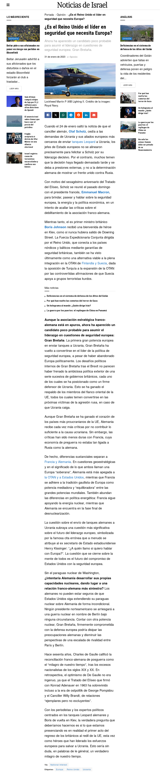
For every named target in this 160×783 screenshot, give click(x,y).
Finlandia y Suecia (94, 263)
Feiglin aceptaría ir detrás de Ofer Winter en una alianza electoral (31, 140)
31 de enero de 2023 (55, 56)
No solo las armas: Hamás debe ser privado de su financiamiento (145, 144)
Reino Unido (73, 769)
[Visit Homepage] (82, 5)
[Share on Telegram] (71, 115)
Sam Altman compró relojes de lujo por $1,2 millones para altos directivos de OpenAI (32, 103)
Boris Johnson (55, 227)
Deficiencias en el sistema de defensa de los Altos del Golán (77, 296)
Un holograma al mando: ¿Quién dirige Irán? (69, 305)
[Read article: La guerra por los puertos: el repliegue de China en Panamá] (128, 126)
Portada (49, 14)
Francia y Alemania (58, 461)
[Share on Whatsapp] (63, 115)
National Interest (58, 764)
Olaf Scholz (77, 131)
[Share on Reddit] (78, 115)
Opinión (61, 14)
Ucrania (87, 769)
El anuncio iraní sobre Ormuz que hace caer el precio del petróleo (32, 122)
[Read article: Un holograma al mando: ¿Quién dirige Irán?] (128, 112)
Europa (59, 769)
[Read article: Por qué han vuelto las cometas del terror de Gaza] (128, 97)
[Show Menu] (8, 4)
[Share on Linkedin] (86, 115)
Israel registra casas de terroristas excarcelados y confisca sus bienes (31, 160)
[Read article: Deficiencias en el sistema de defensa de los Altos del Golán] (137, 33)
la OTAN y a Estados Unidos (64, 477)
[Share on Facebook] (48, 115)
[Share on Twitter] (55, 115)
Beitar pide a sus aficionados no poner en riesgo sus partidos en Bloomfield (23, 49)
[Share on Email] (93, 115)
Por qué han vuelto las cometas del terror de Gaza (72, 300)
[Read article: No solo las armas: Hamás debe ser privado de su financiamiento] (128, 143)
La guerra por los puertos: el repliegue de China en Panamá (77, 310)
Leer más (16, 88)
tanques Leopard (83, 141)
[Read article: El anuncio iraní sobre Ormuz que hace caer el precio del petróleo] (14, 121)
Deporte (13, 38)
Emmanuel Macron (95, 192)
